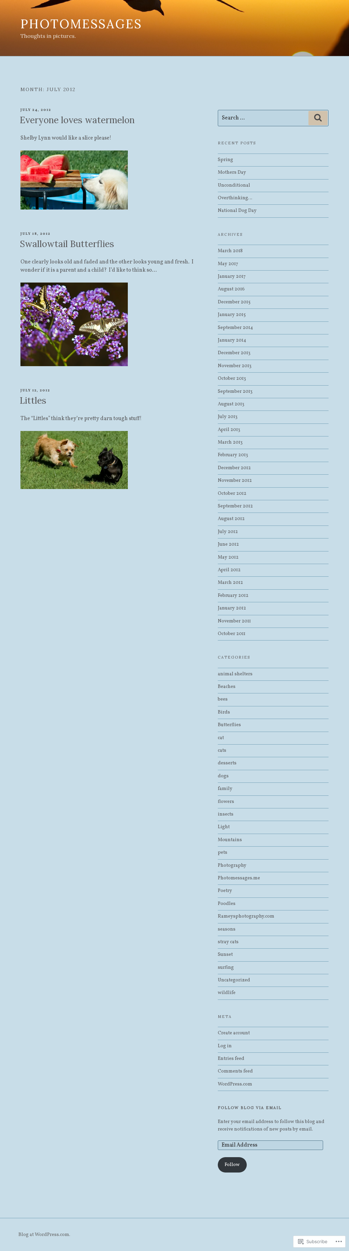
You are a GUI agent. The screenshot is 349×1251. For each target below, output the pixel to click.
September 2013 (235, 391)
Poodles (227, 904)
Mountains (230, 840)
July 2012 (228, 532)
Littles (33, 400)
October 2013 (232, 378)
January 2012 (232, 608)
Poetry (225, 891)
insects (225, 814)
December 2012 (234, 468)
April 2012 (229, 570)
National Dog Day (237, 210)
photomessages (81, 24)
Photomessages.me (239, 878)
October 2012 (232, 493)
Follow (232, 1165)
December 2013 (234, 353)
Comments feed (235, 1071)
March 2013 (230, 442)
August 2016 (231, 289)
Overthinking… (235, 198)
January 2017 (232, 276)
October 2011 (231, 634)
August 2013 (231, 404)
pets (222, 852)
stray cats (228, 942)
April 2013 (229, 430)
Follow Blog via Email (250, 1107)
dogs (223, 776)
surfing (226, 967)
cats (222, 750)
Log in (225, 1046)
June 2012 (228, 544)
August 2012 (231, 519)
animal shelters (235, 674)
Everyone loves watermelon (77, 120)
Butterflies (229, 725)
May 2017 (228, 264)
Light (224, 827)
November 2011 (234, 621)
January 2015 (232, 315)
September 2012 (235, 506)
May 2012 (228, 557)
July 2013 (228, 417)
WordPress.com (235, 1084)
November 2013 (235, 366)
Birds (224, 712)
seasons (227, 929)
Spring (225, 160)
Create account (234, 1033)
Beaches (227, 687)
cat (221, 738)
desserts (227, 763)
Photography (232, 865)
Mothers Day (232, 172)
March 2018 (230, 251)
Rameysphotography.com (246, 916)
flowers (226, 802)
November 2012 (235, 480)
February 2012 (233, 595)
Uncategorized (234, 980)
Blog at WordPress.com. (44, 1235)
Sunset (225, 954)
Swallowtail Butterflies (67, 243)
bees (223, 699)
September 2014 (235, 328)
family (225, 789)
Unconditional (234, 185)
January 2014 (232, 340)
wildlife (227, 993)
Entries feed (231, 1058)
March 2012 (230, 582)
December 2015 (234, 302)
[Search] (318, 118)
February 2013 (233, 455)
